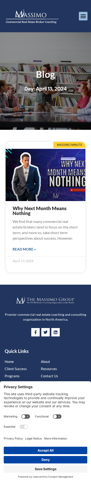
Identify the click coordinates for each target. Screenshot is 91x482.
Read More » (24, 249)
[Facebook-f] (35, 332)
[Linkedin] (55, 332)
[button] (83, 16)
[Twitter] (45, 332)
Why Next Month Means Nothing (39, 210)
